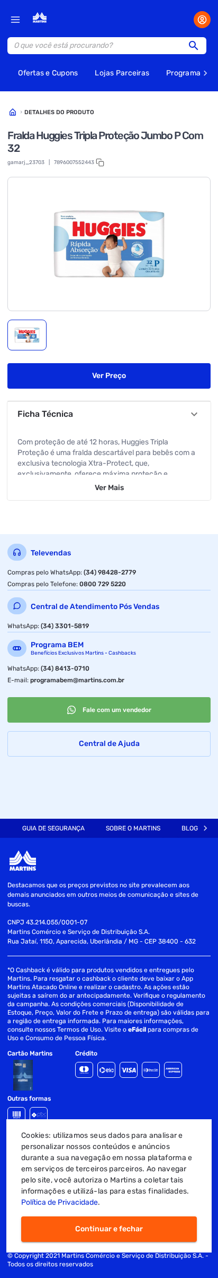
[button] (196, 45)
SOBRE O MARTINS (133, 828)
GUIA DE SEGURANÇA (53, 828)
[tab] (27, 335)
